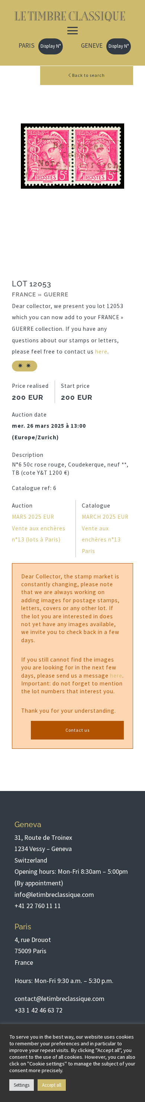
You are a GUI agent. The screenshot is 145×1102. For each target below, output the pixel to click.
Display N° (51, 46)
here (101, 351)
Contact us (77, 730)
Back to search (88, 75)
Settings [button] (21, 1085)
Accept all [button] (51, 1085)
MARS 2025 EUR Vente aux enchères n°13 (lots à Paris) (38, 528)
